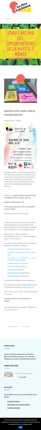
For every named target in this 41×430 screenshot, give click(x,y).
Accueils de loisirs (13, 401)
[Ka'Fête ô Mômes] (20, 7)
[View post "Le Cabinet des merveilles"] (8, 376)
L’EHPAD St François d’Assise (17, 266)
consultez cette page (27, 287)
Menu (8, 19)
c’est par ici (8, 294)
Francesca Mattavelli (14, 276)
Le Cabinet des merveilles (24, 373)
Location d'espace (13, 408)
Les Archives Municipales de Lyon (18, 249)
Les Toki (10, 270)
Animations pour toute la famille (18, 404)
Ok (20, 427)
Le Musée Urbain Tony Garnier (17, 263)
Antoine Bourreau (13, 273)
